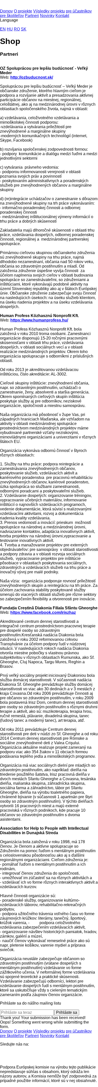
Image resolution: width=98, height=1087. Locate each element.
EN (3, 29)
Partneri (32, 15)
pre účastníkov (79, 11)
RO (17, 29)
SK (23, 29)
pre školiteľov (12, 15)
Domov (6, 11)
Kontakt (62, 15)
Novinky (47, 15)
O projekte (23, 11)
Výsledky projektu (49, 11)
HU (10, 29)
